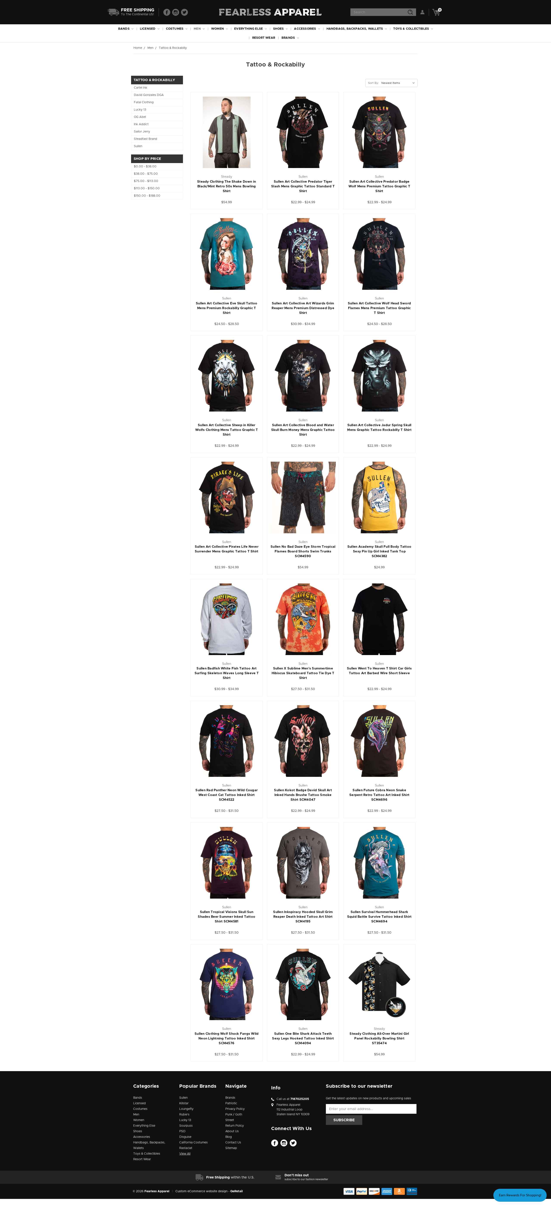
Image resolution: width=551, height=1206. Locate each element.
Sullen (138, 146)
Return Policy (234, 1125)
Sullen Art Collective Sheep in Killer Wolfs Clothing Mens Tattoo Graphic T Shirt (226, 430)
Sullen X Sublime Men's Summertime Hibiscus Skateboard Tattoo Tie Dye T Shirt (303, 673)
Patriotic (231, 1103)
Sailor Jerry (142, 131)
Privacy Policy (235, 1108)
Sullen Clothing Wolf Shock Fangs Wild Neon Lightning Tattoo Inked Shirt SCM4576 (226, 1038)
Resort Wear (263, 37)
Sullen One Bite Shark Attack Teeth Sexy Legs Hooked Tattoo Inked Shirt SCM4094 (303, 1038)
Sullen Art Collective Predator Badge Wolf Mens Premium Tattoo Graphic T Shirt (379, 186)
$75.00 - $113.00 (146, 181)
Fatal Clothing (144, 102)
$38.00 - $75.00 (146, 173)
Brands (289, 37)
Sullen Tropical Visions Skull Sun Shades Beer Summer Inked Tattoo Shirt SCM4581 (226, 916)
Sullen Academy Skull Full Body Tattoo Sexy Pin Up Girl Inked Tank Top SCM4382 (379, 551)
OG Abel (140, 117)
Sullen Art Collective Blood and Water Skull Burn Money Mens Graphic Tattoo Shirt (303, 430)
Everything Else (249, 28)
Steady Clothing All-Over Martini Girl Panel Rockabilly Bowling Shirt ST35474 (379, 1038)
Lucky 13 (140, 109)
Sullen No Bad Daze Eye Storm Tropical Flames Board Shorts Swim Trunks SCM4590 (303, 551)
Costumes (175, 28)
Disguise (185, 1136)
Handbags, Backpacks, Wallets (355, 28)
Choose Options (226, 137)
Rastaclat (185, 1148)
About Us (232, 1131)
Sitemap (231, 1148)
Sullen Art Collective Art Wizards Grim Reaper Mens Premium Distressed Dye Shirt (303, 308)
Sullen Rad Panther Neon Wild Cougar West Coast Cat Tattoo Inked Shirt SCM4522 (226, 795)
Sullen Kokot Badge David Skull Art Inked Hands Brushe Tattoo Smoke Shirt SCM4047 (303, 795)
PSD (182, 1131)
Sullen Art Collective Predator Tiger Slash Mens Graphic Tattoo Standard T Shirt (303, 186)
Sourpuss (186, 1125)
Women (218, 28)
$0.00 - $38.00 (145, 166)
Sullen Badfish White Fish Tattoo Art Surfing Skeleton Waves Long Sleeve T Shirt (227, 673)
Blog (228, 1136)
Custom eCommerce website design (201, 1191)
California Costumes (193, 1142)
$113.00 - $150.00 (147, 188)
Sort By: (373, 83)
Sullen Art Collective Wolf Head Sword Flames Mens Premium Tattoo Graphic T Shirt (379, 308)
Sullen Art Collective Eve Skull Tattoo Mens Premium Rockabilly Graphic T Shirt (226, 308)
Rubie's (184, 1114)
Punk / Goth (233, 1114)
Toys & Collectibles (411, 28)
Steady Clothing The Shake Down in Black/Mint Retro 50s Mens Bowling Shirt (226, 186)
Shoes (279, 28)
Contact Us (233, 1142)
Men (198, 28)
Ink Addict (141, 124)
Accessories (305, 28)
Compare (242, 128)
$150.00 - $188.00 (147, 195)
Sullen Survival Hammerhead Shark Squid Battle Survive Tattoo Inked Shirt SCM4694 (379, 916)
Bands (124, 28)
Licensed (148, 28)
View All (184, 1153)
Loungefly (186, 1108)
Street (229, 1120)
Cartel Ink (140, 87)
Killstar (184, 1103)
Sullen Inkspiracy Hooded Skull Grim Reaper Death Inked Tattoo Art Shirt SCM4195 (303, 916)
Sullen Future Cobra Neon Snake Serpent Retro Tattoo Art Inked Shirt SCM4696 (379, 795)
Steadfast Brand (145, 138)
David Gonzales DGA (149, 95)
